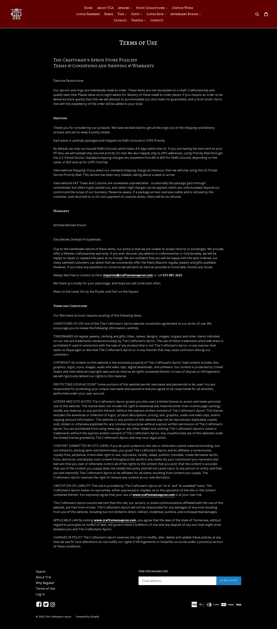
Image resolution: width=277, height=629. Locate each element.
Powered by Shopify (87, 616)
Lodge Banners (88, 14)
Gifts (137, 13)
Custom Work (182, 7)
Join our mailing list (153, 571)
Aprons (126, 7)
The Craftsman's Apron (58, 616)
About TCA (105, 7)
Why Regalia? (45, 583)
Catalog (120, 20)
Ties (123, 13)
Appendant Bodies (187, 13)
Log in (40, 594)
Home (88, 7)
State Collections (152, 7)
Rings (108, 14)
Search (40, 571)
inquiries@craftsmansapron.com (128, 275)
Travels (139, 20)
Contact (156, 20)
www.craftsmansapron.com (154, 495)
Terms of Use (45, 588)
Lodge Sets (157, 13)
